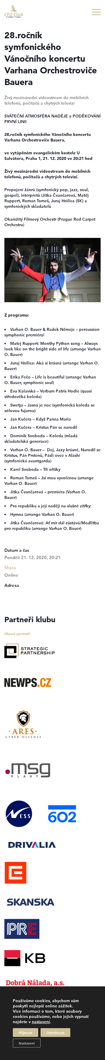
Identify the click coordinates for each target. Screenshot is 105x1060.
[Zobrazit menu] (96, 12)
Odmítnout (55, 1032)
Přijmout (25, 1032)
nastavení (41, 1021)
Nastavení (27, 1043)
